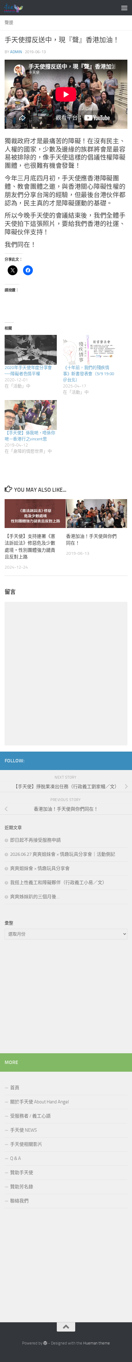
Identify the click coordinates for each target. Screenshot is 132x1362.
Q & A (15, 1158)
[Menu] (124, 7)
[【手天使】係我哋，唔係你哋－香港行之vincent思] (31, 415)
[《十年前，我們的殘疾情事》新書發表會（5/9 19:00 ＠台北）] (89, 350)
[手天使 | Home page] (16, 7)
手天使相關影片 (26, 1144)
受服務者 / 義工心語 (30, 1116)
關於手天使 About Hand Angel (39, 1102)
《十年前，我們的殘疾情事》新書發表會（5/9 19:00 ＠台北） (88, 374)
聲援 (9, 22)
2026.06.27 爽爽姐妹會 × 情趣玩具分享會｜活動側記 (62, 854)
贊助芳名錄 (21, 1186)
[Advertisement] (66, 998)
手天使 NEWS (23, 1130)
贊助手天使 (21, 1172)
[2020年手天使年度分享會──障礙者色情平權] (31, 350)
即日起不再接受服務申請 (35, 840)
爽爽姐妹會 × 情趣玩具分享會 (40, 868)
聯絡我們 (19, 1201)
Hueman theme (96, 1343)
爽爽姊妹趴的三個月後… (35, 896)
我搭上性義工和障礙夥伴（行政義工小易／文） (58, 882)
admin (16, 52)
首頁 (14, 1087)
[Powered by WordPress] (45, 1343)
